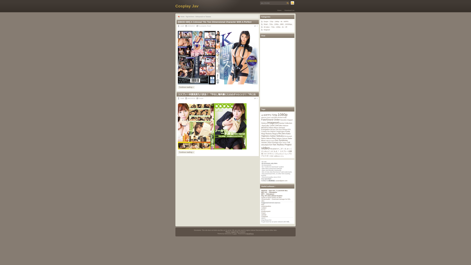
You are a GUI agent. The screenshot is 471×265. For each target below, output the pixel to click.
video (265, 148)
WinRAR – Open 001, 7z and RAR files (274, 191)
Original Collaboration (277, 131)
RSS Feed (292, 3)
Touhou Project (284, 144)
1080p (277, 21)
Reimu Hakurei (266, 138)
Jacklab (263, 215)
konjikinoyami (265, 211)
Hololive (264, 123)
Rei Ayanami (288, 136)
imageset (273, 122)
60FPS (286, 21)
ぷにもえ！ (274, 151)
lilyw (262, 204)
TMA (274, 145)
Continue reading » (186, 87)
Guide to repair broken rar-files (271, 197)
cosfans (263, 208)
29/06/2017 (191, 26)
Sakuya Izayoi (270, 140)
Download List (289, 10)
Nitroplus (272, 129)
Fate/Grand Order (270, 119)
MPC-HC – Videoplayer (269, 192)
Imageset (267, 30)
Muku (271, 128)
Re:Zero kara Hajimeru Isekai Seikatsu (275, 134)
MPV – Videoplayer (267, 194)
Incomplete (202, 26)
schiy (235, 234)
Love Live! (274, 125)
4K (262, 115)
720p (271, 21)
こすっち (283, 149)
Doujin (201, 98)
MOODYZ (265, 128)
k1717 (263, 210)
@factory (264, 117)
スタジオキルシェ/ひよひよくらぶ (275, 154)
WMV (282, 24)
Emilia (285, 117)
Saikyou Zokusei (281, 138)
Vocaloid (273, 149)
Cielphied (264, 216)
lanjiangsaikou (266, 206)
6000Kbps (288, 24)
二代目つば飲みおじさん (276, 156)
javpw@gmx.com (281, 181)
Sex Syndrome (281, 140)
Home (279, 10)
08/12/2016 (191, 98)
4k (281, 21)
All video (266, 27)
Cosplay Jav (187, 6)
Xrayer (263, 213)
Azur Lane (270, 117)
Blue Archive (278, 117)
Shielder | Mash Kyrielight (269, 142)
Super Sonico (283, 142)
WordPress (250, 234)
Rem (274, 138)
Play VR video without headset (271, 196)
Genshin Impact (286, 120)
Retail (209, 26)
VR (286, 27)
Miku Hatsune (283, 125)
